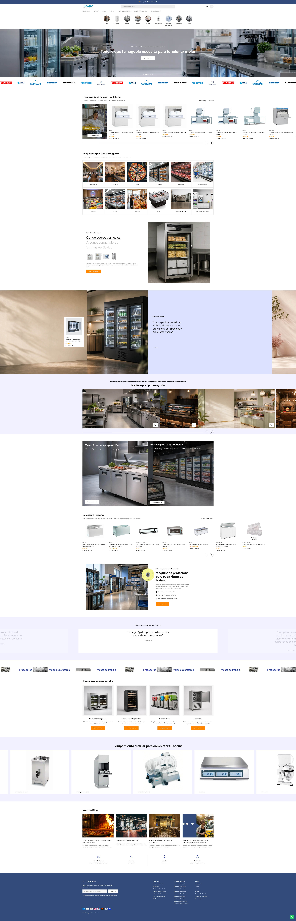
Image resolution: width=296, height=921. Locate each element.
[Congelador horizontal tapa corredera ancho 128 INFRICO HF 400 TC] (121, 531)
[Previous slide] (144, 74)
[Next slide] (152, 74)
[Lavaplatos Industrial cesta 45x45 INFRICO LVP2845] (148, 116)
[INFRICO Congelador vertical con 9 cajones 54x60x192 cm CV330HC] (114, 256)
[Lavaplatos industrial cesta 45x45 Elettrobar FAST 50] (281, 116)
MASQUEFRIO (219, 542)
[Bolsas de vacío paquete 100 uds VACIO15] (255, 531)
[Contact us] (292, 917)
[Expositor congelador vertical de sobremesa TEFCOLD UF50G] (106, 256)
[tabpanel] (113, 263)
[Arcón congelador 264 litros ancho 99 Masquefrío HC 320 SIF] (228, 531)
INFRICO (111, 130)
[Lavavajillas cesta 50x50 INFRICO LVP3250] (174, 116)
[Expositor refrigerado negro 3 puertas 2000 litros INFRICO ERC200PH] (74, 326)
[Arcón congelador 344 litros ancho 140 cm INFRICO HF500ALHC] (94, 531)
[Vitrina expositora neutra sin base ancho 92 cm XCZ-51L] (148, 531)
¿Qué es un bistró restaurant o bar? (127, 840)
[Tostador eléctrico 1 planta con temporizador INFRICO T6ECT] (174, 531)
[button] (145, 74)
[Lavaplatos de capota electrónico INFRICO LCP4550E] (255, 116)
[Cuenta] (207, 7)
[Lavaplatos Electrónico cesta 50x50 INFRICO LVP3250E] (121, 116)
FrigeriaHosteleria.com (93, 913)
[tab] (103, 237)
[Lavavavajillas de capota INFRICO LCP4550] (201, 116)
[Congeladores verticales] (179, 252)
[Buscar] (173, 7)
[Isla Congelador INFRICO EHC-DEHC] (201, 531)
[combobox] (148, 6)
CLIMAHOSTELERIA (140, 542)
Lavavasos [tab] (211, 100)
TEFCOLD (271, 130)
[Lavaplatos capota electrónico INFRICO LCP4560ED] (228, 116)
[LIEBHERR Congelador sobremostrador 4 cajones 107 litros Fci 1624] (98, 256)
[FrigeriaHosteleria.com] (12, 83)
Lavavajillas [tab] (202, 100)
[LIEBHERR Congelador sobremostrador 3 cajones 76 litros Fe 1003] (90, 256)
